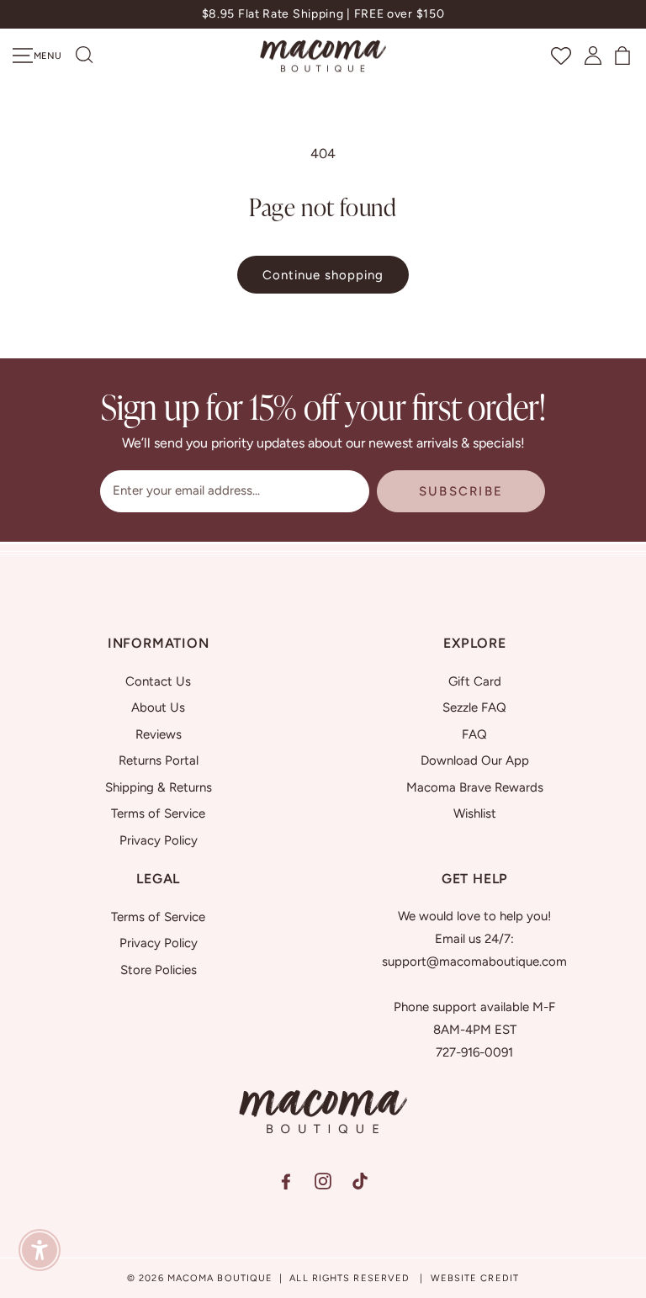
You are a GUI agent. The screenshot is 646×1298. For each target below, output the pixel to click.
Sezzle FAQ (474, 707)
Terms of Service (158, 813)
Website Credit (475, 1278)
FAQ (474, 734)
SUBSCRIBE (461, 491)
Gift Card (474, 681)
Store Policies (158, 969)
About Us (158, 707)
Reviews (158, 734)
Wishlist (474, 813)
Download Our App (475, 760)
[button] (85, 55)
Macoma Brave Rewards (474, 787)
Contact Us (158, 681)
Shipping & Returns (158, 787)
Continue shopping (323, 275)
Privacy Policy (158, 840)
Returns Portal (159, 760)
